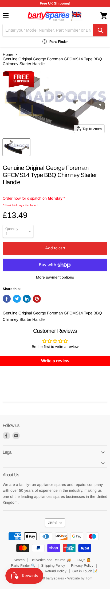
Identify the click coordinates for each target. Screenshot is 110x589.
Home (8, 54)
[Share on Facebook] (7, 299)
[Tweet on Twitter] (17, 299)
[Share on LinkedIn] (27, 299)
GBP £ (52, 523)
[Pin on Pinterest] (37, 299)
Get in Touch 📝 (84, 571)
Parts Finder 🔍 (23, 565)
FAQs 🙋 (84, 560)
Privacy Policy (82, 565)
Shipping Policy (53, 565)
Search (19, 560)
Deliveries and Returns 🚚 (50, 560)
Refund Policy (55, 571)
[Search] (100, 30)
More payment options (55, 277)
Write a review (55, 361)
